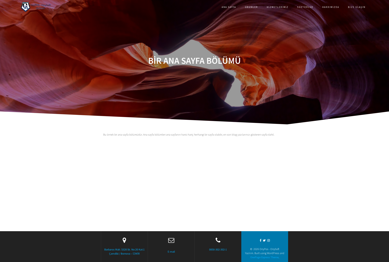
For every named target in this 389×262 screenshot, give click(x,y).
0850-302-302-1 (218, 249)
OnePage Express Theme (264, 257)
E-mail (171, 251)
